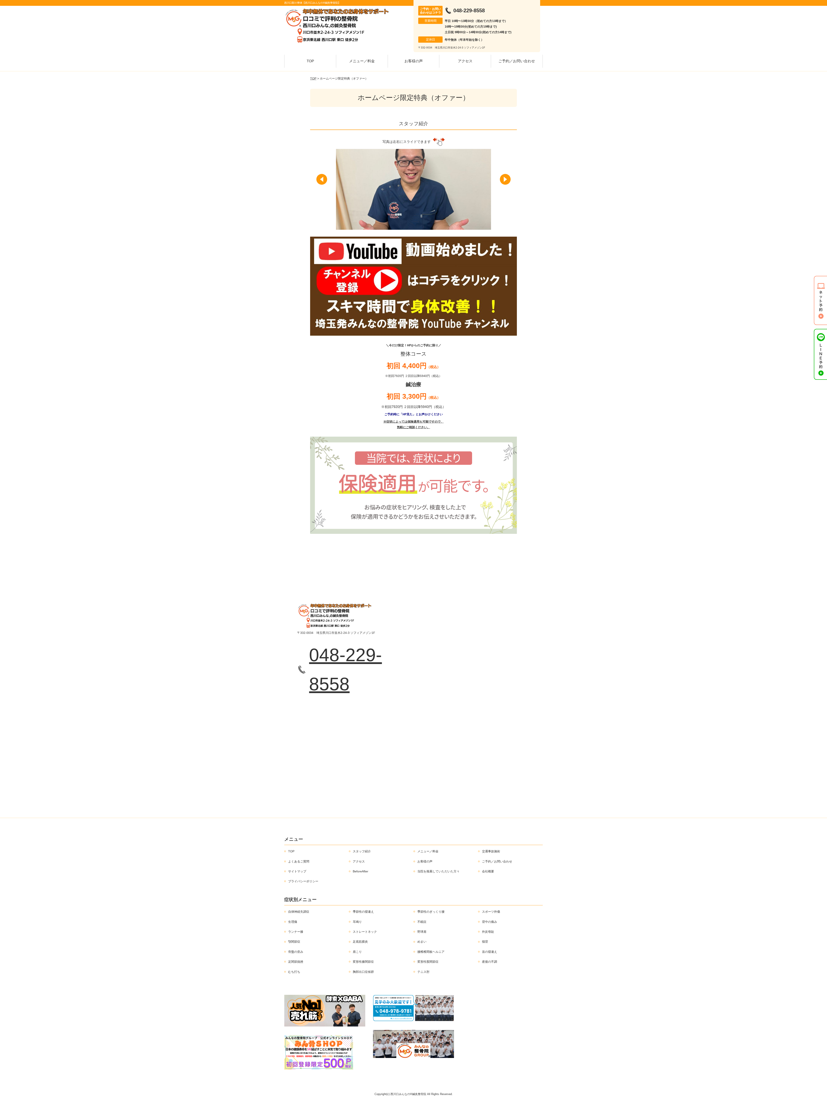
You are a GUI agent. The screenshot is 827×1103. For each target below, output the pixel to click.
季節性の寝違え (363, 911)
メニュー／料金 (362, 61)
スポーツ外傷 (491, 911)
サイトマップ (297, 871)
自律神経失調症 (298, 911)
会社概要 (488, 871)
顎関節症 (294, 941)
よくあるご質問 (298, 861)
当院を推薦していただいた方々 (438, 871)
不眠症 (421, 921)
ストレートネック (365, 931)
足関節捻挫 (295, 961)
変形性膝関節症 (363, 961)
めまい (421, 941)
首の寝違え (489, 951)
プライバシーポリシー (303, 881)
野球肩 (421, 931)
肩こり (357, 951)
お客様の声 (413, 61)
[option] (413, 189)
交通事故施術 (491, 851)
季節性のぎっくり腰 (431, 911)
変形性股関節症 (427, 961)
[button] (321, 179)
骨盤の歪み (295, 951)
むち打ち (294, 971)
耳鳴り (357, 921)
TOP (310, 61)
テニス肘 (423, 971)
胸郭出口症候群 (363, 971)
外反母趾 (488, 931)
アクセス (465, 61)
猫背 (485, 941)
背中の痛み (489, 921)
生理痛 (292, 921)
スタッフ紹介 (362, 851)
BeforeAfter (360, 871)
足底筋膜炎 (360, 941)
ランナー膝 (295, 931)
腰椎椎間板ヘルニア (431, 951)
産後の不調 (489, 961)
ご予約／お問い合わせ (516, 61)
